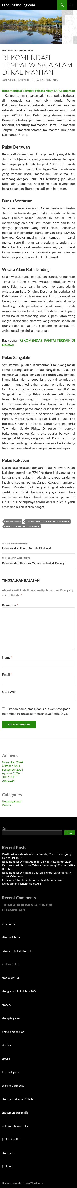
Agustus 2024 (11, 773)
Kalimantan (13, 521)
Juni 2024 (8, 780)
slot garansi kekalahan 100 (19, 991)
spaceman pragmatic (15, 1112)
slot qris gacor (11, 1018)
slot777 (7, 1004)
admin (23, 79)
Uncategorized (12, 50)
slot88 (6, 1058)
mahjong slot (10, 964)
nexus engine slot (13, 1031)
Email (7, 674)
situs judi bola (11, 937)
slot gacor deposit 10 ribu (18, 1099)
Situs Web (9, 691)
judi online (9, 924)
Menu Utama (72, 5)
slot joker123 (10, 977)
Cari (5, 828)
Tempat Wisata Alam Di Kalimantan (47, 521)
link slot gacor (11, 1072)
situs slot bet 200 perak (16, 951)
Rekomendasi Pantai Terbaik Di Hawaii (27, 546)
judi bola (7, 1166)
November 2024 (12, 762)
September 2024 (12, 769)
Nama (7, 657)
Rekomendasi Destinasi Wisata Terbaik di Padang (33, 561)
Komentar (10, 605)
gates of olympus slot (15, 1126)
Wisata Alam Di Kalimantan (22, 526)
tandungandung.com (18, 5)
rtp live (6, 1045)
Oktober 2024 (11, 766)
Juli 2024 (8, 777)
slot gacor (8, 1153)
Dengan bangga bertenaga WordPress (22, 1183)
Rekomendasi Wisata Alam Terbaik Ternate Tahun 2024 (37, 861)
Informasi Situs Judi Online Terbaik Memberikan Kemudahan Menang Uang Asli (32, 881)
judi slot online (11, 1139)
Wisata (29, 50)
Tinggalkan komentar (44, 79)
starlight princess (13, 1085)
